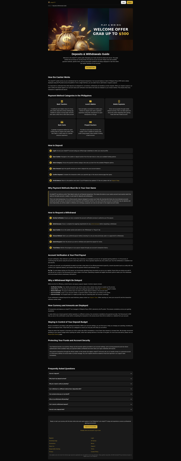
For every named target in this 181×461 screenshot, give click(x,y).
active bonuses (95, 224)
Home (49, 5)
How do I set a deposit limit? (56, 409)
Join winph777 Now (90, 67)
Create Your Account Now (90, 426)
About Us (51, 446)
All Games (93, 440)
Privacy (51, 451)
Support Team (94, 297)
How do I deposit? (54, 373)
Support (93, 446)
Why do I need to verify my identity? (59, 383)
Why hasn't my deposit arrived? (57, 378)
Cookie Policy (94, 451)
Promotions (104, 289)
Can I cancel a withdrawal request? (58, 404)
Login (123, 2)
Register (130, 2)
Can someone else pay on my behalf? (59, 394)
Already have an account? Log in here (90, 430)
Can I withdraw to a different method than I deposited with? (65, 389)
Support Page (115, 180)
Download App (53, 440)
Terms (92, 449)
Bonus (92, 443)
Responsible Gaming (53, 334)
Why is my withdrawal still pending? (59, 399)
